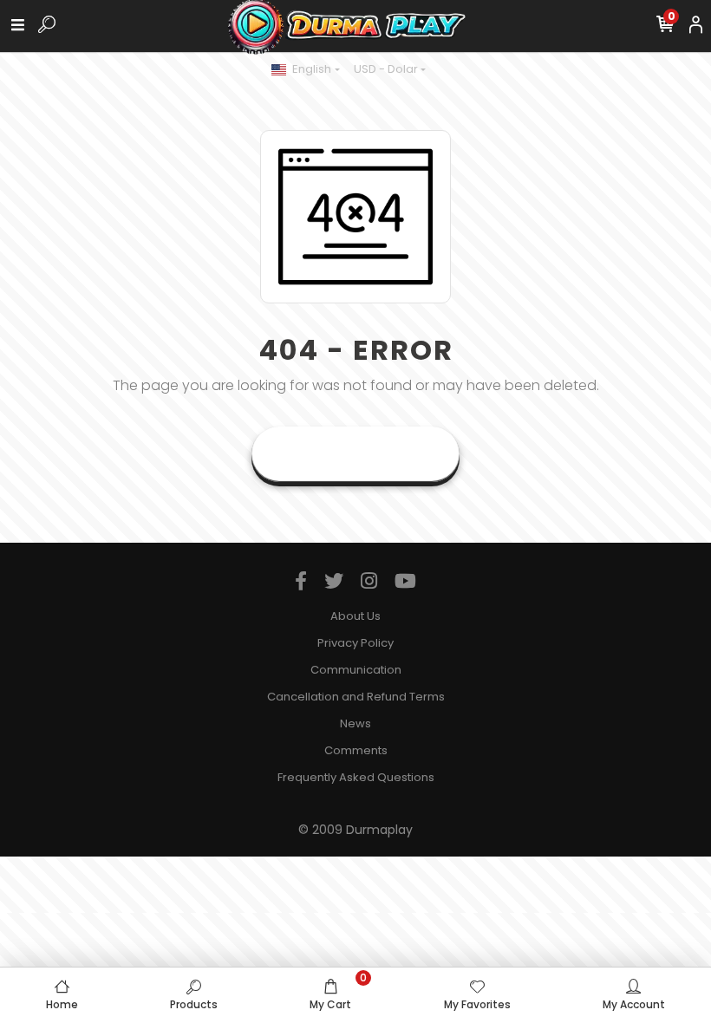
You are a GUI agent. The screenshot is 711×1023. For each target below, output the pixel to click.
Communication (355, 669)
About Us (355, 616)
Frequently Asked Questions (355, 777)
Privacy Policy (355, 643)
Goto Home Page (355, 454)
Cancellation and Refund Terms (356, 696)
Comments (356, 750)
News (355, 723)
